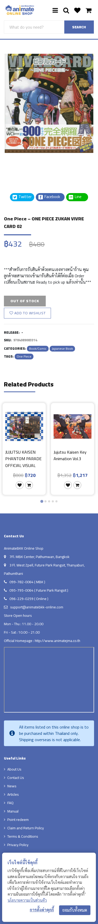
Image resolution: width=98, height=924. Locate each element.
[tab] (41, 501)
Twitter (25, 197)
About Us (14, 769)
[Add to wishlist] (20, 485)
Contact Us (15, 777)
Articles (13, 794)
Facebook (52, 197)
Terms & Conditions (22, 836)
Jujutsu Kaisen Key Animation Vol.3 (70, 456)
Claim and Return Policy (25, 828)
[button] (17, 166)
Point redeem (18, 819)
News (11, 786)
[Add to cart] (29, 485)
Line (79, 197)
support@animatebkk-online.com (36, 607)
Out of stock (24, 301)
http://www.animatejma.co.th (57, 640)
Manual (13, 811)
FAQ (10, 802)
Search (79, 27)
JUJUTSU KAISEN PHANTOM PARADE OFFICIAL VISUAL (23, 459)
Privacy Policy (17, 844)
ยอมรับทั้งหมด (74, 910)
